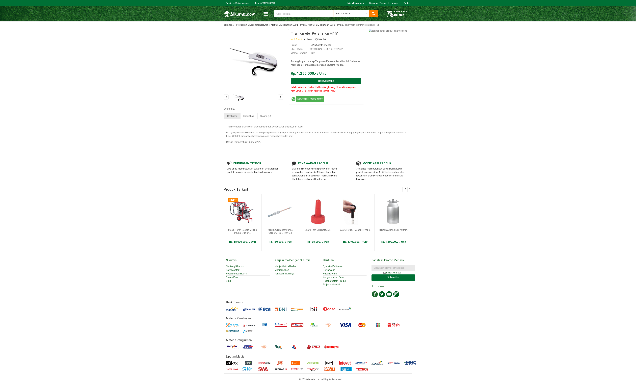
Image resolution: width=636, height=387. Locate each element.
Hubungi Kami (330, 273)
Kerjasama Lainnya (284, 273)
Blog (228, 281)
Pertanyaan (329, 270)
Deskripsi (232, 116)
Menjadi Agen (282, 270)
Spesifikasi (248, 116)
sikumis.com (313, 379)
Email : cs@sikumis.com (238, 3)
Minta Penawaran (355, 3)
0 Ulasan (308, 39)
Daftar (407, 3)
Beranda (228, 25)
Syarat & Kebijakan (333, 266)
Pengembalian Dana (333, 277)
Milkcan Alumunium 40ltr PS (393, 230)
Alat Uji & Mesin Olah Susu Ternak (288, 25)
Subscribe (393, 277)
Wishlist (322, 39)
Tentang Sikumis (235, 266)
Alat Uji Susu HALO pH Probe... (355, 230)
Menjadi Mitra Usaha (285, 266)
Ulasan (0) (265, 116)
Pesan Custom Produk (334, 281)
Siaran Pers (232, 277)
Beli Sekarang (326, 80)
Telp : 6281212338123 (265, 3)
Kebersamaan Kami (236, 273)
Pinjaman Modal (331, 284)
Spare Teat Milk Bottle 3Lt (318, 230)
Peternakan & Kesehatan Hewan (251, 25)
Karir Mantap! (233, 270)
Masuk (395, 3)
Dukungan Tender (377, 3)
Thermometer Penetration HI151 (315, 33)
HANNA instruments (320, 45)
